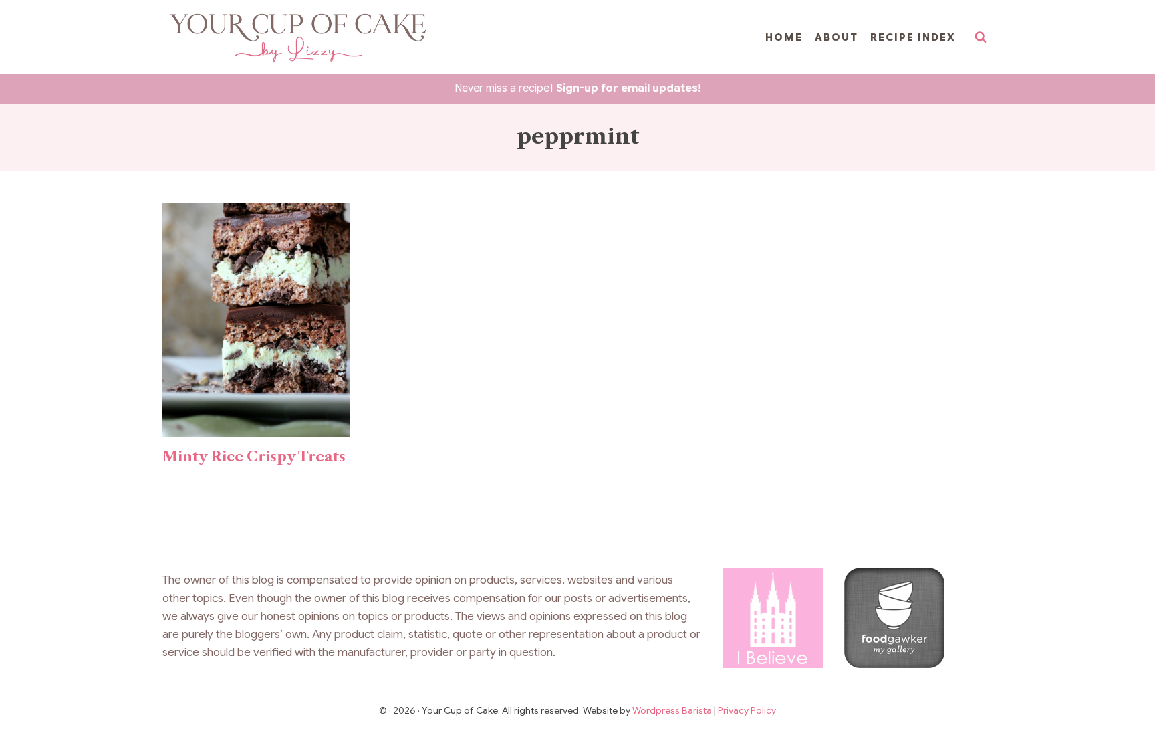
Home (784, 37)
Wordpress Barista (673, 710)
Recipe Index (913, 37)
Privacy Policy (747, 710)
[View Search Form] (981, 37)
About (836, 37)
